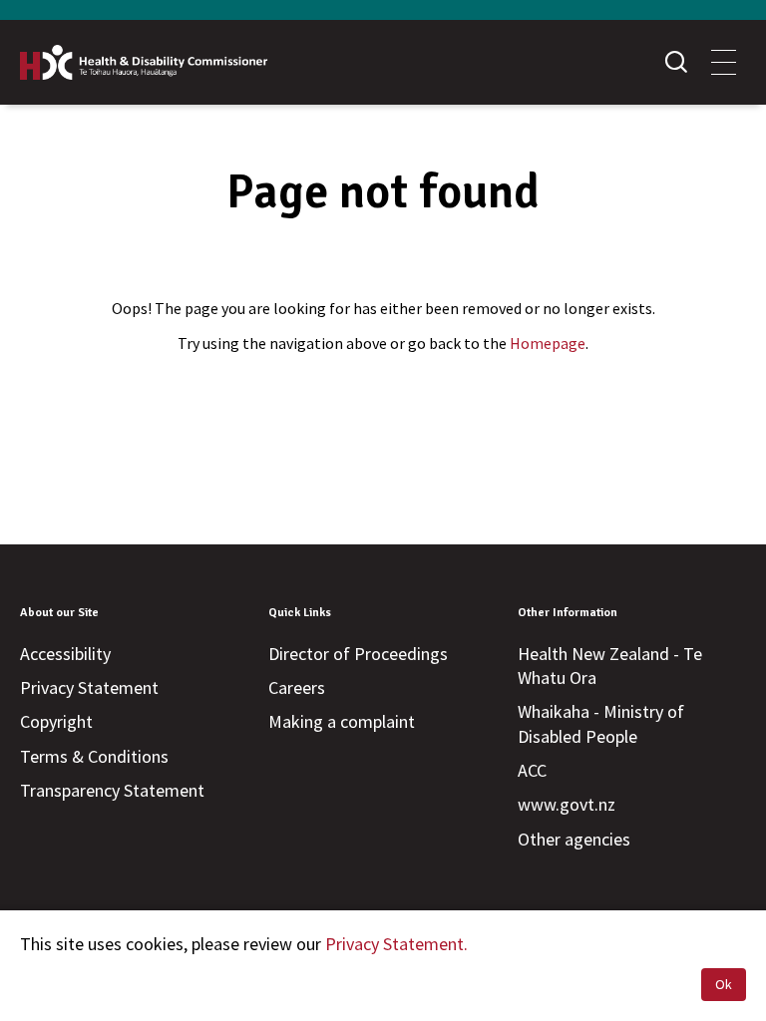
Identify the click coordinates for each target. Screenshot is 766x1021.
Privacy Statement (89, 687)
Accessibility (65, 653)
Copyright (56, 721)
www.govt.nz (566, 804)
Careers (296, 687)
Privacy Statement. (396, 943)
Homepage (547, 343)
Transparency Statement (112, 790)
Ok (723, 984)
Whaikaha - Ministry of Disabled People (601, 723)
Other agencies (574, 839)
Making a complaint (341, 721)
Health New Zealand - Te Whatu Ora (610, 665)
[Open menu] (723, 62)
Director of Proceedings (358, 653)
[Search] (675, 62)
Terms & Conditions (94, 756)
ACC (532, 770)
